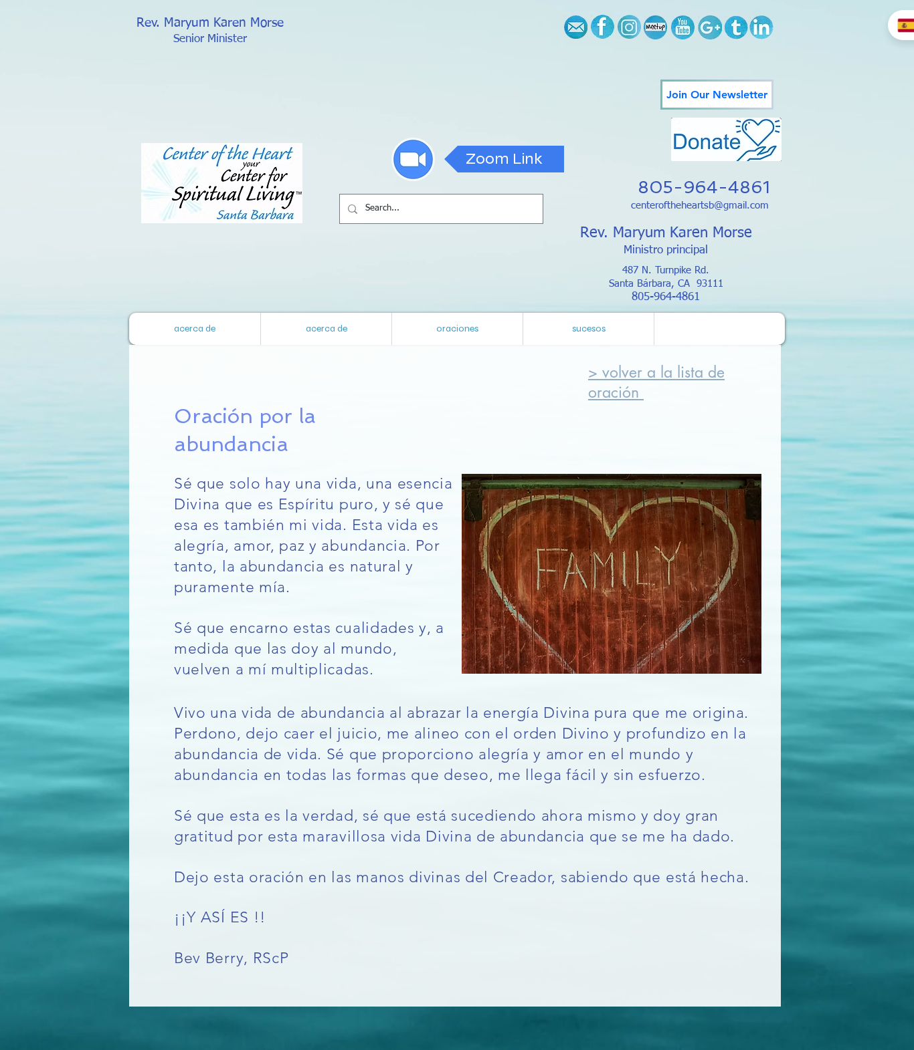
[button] (588, 329)
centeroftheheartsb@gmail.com (700, 206)
